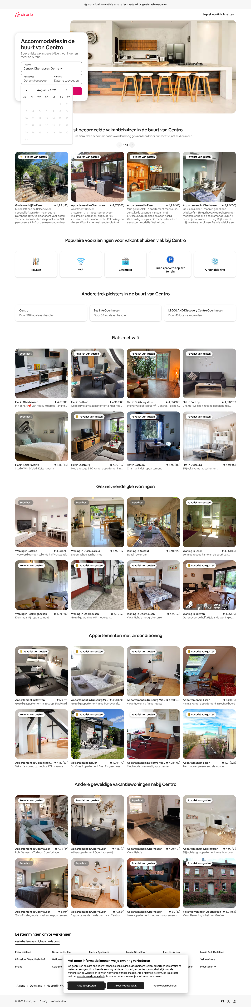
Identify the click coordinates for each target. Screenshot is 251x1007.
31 (26, 139)
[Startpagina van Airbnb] (24, 14)
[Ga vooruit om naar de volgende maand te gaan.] (67, 90)
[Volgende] (132, 145)
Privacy (43, 1001)
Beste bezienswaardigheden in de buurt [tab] (37, 941)
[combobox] (51, 68)
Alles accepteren (86, 985)
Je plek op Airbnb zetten (218, 14)
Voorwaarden (58, 1001)
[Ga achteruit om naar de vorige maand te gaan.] (27, 90)
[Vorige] (119, 145)
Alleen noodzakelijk (126, 985)
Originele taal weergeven (153, 4)
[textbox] (36, 80)
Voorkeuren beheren (164, 985)
